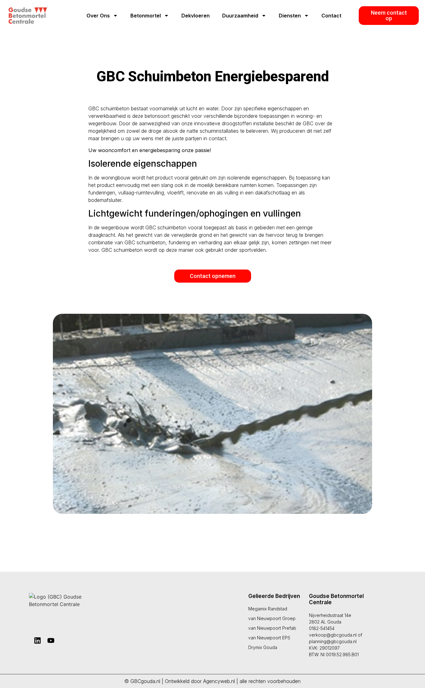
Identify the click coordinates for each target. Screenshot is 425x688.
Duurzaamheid (240, 15)
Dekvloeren (195, 15)
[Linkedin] (37, 640)
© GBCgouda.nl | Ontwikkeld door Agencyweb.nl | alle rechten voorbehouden (212, 681)
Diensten (290, 15)
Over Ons (98, 15)
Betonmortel (145, 15)
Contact (331, 15)
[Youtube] (50, 640)
